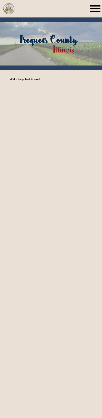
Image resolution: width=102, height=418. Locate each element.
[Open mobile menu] (96, 9)
